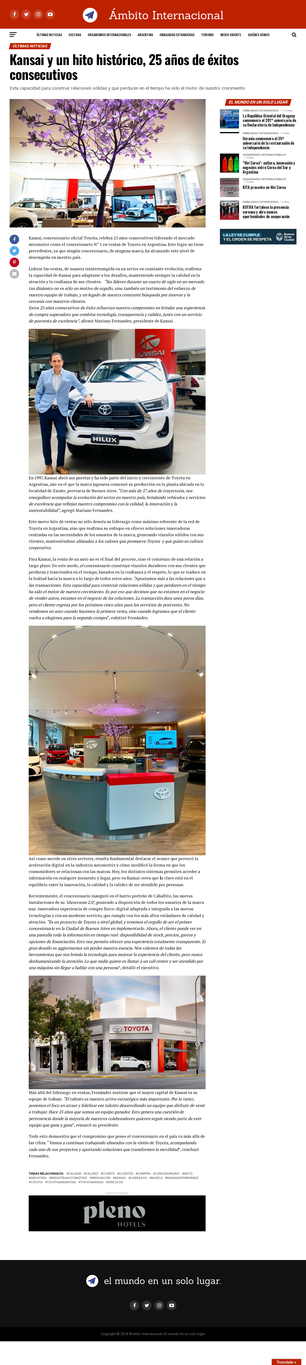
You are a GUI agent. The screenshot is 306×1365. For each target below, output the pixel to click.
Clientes (126, 1173)
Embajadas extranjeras (177, 34)
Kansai (120, 1178)
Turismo (207, 34)
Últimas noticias (49, 34)
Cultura (75, 34)
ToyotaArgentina (61, 1182)
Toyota (37, 1182)
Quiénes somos (258, 34)
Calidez (92, 1173)
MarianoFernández (183, 1178)
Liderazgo (138, 1178)
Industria (39, 1178)
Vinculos (115, 1182)
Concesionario (167, 1173)
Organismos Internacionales (109, 34)
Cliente (109, 1173)
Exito (188, 1173)
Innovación (101, 1178)
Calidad (74, 1173)
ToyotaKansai (92, 1182)
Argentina (145, 34)
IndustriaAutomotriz (69, 1178)
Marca (157, 1178)
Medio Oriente (230, 34)
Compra (144, 1173)
